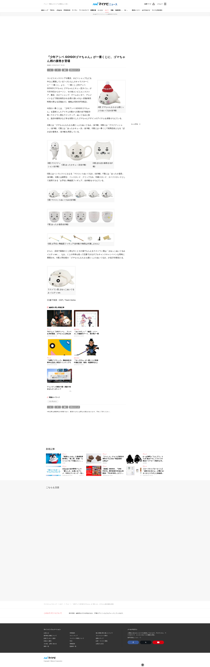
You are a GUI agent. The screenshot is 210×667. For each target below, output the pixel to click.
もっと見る (134, 124)
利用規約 (72, 633)
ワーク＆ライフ (84, 10)
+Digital (59, 10)
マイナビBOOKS (157, 10)
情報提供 (72, 643)
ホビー (107, 10)
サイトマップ (74, 635)
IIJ (125, 10)
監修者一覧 (73, 646)
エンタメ (100, 10)
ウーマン (74, 10)
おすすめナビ (146, 10)
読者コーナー (136, 10)
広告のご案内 (48, 641)
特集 (112, 10)
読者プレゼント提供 (49, 638)
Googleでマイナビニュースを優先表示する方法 (105, 14)
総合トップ (44, 10)
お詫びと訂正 (100, 643)
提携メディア (100, 638)
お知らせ (46, 633)
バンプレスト (53, 401)
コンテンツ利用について (77, 638)
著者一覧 (46, 646)
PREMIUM (67, 10)
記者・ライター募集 (102, 641)
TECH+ (52, 10)
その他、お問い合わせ (50, 643)
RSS (71, 641)
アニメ (67, 604)
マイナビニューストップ (50, 604)
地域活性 (118, 10)
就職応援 (93, 10)
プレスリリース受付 (102, 635)
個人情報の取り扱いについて (104, 633)
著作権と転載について (50, 635)
